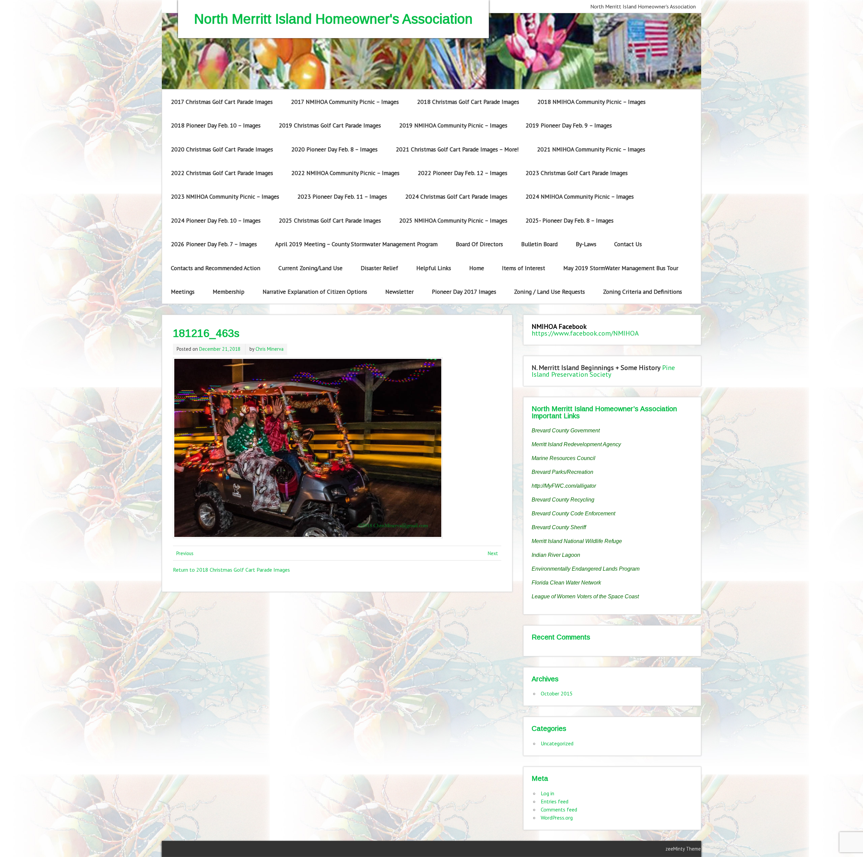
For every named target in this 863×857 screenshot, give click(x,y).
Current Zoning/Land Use (310, 268)
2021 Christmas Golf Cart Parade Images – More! (457, 149)
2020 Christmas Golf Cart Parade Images (222, 149)
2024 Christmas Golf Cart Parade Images (456, 196)
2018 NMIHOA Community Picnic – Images (591, 102)
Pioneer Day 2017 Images (464, 291)
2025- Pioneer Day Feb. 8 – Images (570, 220)
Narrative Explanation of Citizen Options (315, 291)
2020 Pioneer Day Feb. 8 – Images (334, 149)
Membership (228, 291)
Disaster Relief (379, 268)
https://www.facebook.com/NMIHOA (585, 333)
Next (493, 553)
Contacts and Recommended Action (215, 268)
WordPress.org (557, 817)
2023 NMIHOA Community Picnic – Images (225, 196)
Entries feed (554, 801)
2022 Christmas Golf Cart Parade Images (222, 173)
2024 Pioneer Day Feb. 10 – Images (216, 220)
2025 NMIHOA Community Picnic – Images (453, 220)
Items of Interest (523, 268)
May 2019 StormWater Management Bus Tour (620, 268)
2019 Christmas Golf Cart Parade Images (330, 125)
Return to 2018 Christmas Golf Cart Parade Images (231, 569)
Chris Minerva (270, 349)
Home (476, 268)
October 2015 (557, 693)
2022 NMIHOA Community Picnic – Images (345, 173)
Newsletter (399, 291)
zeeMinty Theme (683, 849)
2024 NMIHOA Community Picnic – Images (580, 196)
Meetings (183, 291)
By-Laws (586, 244)
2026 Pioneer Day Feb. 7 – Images (214, 244)
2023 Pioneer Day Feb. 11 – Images (342, 196)
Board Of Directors (479, 244)
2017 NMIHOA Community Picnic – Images (345, 102)
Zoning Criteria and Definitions (642, 291)
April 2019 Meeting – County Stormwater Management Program (356, 244)
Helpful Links (433, 268)
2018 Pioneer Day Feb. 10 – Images (216, 125)
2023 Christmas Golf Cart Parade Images (577, 173)
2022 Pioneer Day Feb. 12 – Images (462, 173)
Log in (547, 793)
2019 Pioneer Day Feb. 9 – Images (569, 125)
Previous (185, 553)
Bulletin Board (539, 244)
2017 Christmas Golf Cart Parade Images (222, 102)
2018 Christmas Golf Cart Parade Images (468, 102)
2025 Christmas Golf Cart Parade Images (330, 220)
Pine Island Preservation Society (603, 371)
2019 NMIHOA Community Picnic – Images (453, 125)
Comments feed (559, 809)
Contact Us (628, 244)
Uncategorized (557, 743)
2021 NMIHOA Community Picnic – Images (591, 149)
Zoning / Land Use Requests (549, 291)
